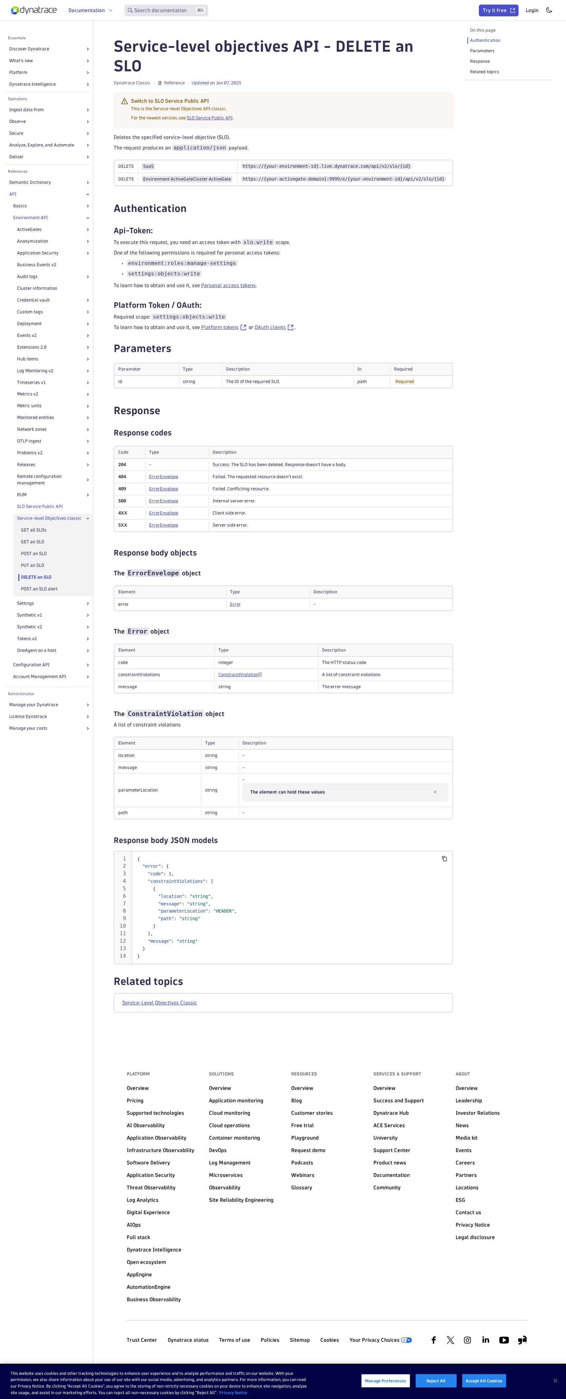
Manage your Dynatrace (33, 705)
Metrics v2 (27, 394)
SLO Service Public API (40, 506)
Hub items (27, 359)
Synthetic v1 (29, 615)
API (12, 194)
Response (480, 61)
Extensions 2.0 (32, 347)
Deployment (29, 324)
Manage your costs (28, 728)
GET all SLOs (34, 530)
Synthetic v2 (29, 627)
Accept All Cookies (484, 1381)
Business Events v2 (36, 265)
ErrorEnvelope (163, 477)
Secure (16, 133)
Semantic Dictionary (30, 182)
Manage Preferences (385, 1381)
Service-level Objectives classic (49, 518)
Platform (18, 72)
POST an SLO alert (39, 589)
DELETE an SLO (36, 577)
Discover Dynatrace (29, 49)
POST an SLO (34, 553)
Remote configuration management (39, 479)
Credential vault (33, 300)
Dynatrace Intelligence (32, 84)
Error (235, 604)
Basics (20, 206)
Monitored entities (35, 418)
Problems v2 (30, 453)
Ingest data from (26, 110)
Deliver (16, 157)
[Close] (88, 194)
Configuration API (31, 665)
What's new (21, 61)
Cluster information (37, 288)
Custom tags (30, 312)
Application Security (38, 253)
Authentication (485, 40)
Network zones (32, 429)
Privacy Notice (233, 1392)
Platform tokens (220, 327)
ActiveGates (29, 229)
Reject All (435, 1381)
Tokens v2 (27, 639)
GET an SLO (32, 542)
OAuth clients (270, 327)
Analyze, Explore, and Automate (41, 145)
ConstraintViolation (238, 675)
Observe (17, 121)
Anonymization (32, 241)
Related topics (484, 72)
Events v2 (27, 335)
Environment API (30, 218)
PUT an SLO (32, 565)
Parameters (482, 51)
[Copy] (444, 858)
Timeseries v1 (31, 382)
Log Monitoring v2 (35, 371)
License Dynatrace (28, 716)
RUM (22, 495)
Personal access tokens (228, 285)
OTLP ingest (29, 441)
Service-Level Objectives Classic (159, 1002)
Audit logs (27, 276)
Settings (25, 603)
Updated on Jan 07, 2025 (216, 83)
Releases (26, 465)
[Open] (88, 49)
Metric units (29, 406)
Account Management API (39, 676)
